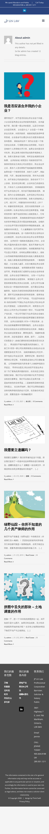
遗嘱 (27, 476)
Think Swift (37, 798)
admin (8, 401)
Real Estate (30, 555)
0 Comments (38, 401)
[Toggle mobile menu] (43, 20)
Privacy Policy (24, 801)
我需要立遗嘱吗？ (17, 450)
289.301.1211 (31, 5)
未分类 (28, 401)
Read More (8, 405)
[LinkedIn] (21, 709)
